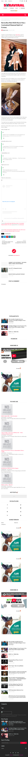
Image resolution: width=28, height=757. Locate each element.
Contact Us (3, 524)
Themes (11, 755)
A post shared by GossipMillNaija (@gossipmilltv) (14, 218)
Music (14, 748)
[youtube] (20, 515)
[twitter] (22, 1)
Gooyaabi (21, 755)
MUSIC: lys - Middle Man (13, 331)
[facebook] (20, 1)
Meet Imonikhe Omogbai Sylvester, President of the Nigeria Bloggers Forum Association (17, 320)
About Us (16, 522)
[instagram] (24, 1)
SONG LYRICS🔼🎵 (14, 10)
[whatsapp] (7, 508)
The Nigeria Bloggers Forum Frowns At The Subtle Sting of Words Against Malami (17, 326)
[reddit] (20, 508)
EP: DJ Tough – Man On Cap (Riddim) (16, 665)
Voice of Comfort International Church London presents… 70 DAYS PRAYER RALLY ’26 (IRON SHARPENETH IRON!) (17, 679)
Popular (12, 8)
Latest (5, 8)
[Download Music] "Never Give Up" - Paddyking (16, 660)
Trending (23, 8)
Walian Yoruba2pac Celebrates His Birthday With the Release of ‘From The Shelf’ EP (18, 672)
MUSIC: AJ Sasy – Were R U (7, 484)
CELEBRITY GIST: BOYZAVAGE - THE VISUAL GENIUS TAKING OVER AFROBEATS (17, 263)
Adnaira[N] (18, 368)
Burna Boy (18, 34)
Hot (17, 8)
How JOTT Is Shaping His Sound (15, 268)
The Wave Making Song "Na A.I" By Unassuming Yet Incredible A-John (16, 685)
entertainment (6, 18)
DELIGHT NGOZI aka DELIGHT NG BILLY (17, 274)
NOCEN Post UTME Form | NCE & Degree (9, 468)
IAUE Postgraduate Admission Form (16, 690)
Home (2, 18)
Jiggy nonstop (5, 30)
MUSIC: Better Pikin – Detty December (9, 416)
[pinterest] (26, 1)
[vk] (20, 511)
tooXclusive (21, 224)
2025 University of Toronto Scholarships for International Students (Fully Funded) (17, 696)
